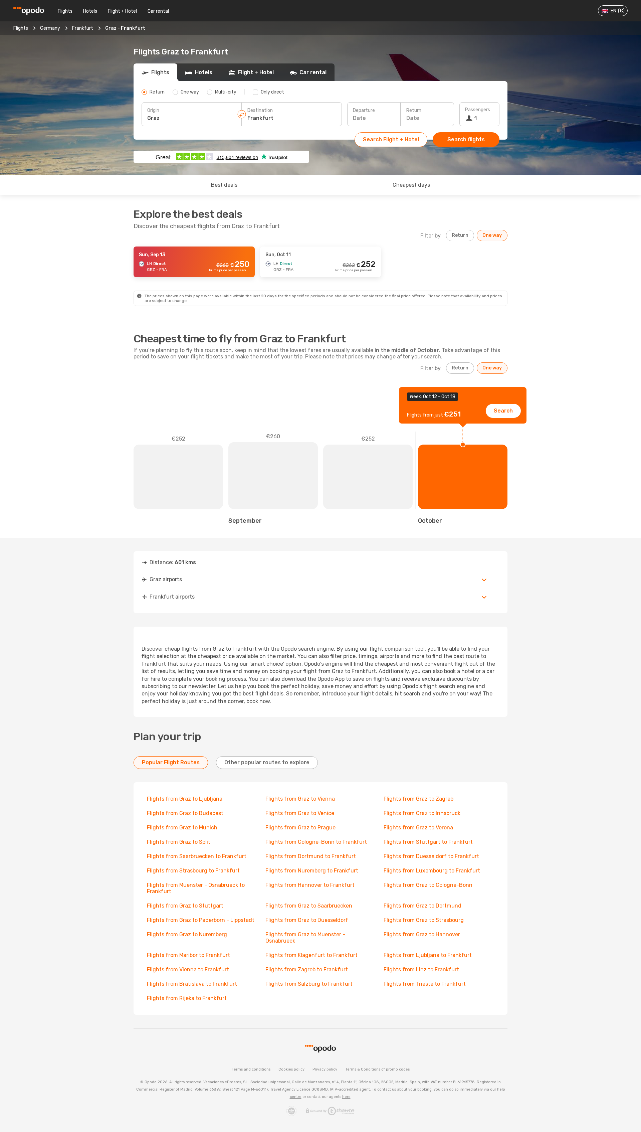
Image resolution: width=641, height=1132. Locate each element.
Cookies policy (291, 1069)
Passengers (477, 110)
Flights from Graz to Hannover (422, 934)
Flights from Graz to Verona (418, 827)
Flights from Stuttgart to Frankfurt (428, 842)
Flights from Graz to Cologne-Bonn (428, 885)
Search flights (466, 139)
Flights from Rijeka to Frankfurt (187, 998)
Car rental (158, 11)
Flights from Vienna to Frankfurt (188, 969)
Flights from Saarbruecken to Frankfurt (196, 856)
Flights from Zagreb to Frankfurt (306, 969)
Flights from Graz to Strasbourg (424, 920)
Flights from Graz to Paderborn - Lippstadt (200, 920)
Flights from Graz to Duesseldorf (306, 920)
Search (503, 411)
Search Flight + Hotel (391, 139)
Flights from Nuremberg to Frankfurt (311, 870)
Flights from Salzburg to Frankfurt (309, 984)
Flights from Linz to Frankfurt (421, 969)
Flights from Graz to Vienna (300, 799)
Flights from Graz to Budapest (185, 813)
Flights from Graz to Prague (300, 827)
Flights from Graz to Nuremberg (187, 934)
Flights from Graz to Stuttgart (185, 906)
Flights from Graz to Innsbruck (422, 813)
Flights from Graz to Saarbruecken (308, 906)
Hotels (90, 11)
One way (492, 235)
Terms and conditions (251, 1069)
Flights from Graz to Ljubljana (184, 799)
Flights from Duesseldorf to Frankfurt (431, 856)
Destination (260, 110)
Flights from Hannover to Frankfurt (310, 885)
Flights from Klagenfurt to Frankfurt (311, 955)
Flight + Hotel (122, 11)
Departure (364, 110)
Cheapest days (411, 185)
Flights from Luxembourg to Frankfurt (432, 870)
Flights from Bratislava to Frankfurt (192, 984)
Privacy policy (324, 1069)
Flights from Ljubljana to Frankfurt (428, 955)
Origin (153, 110)
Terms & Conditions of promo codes (377, 1069)
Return (413, 110)
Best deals (224, 185)
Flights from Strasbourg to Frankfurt (193, 870)
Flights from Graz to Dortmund (422, 906)
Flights (65, 11)
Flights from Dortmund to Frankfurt (310, 856)
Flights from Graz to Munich (182, 827)
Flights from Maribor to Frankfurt (188, 955)
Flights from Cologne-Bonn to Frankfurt (316, 842)
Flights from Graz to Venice (299, 813)
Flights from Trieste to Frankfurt (425, 984)
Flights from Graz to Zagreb (418, 799)
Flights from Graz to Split (178, 842)
